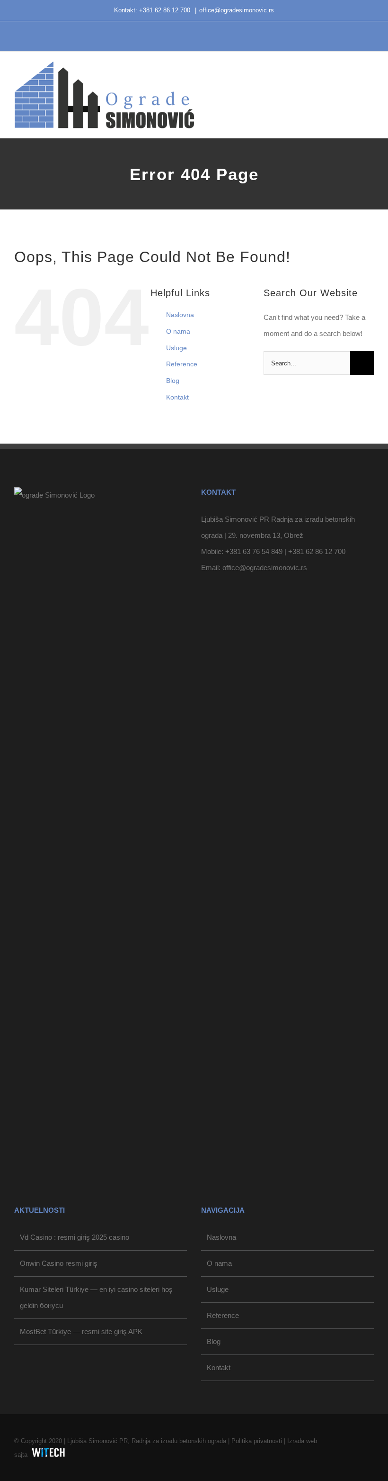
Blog (172, 380)
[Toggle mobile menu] (370, 78)
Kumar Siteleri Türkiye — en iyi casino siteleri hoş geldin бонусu (96, 1297)
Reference (181, 364)
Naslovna (180, 314)
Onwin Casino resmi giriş (58, 1263)
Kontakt (177, 397)
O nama (178, 331)
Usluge (176, 348)
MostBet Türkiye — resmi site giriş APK (81, 1331)
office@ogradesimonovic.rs (236, 10)
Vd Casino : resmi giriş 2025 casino (74, 1237)
